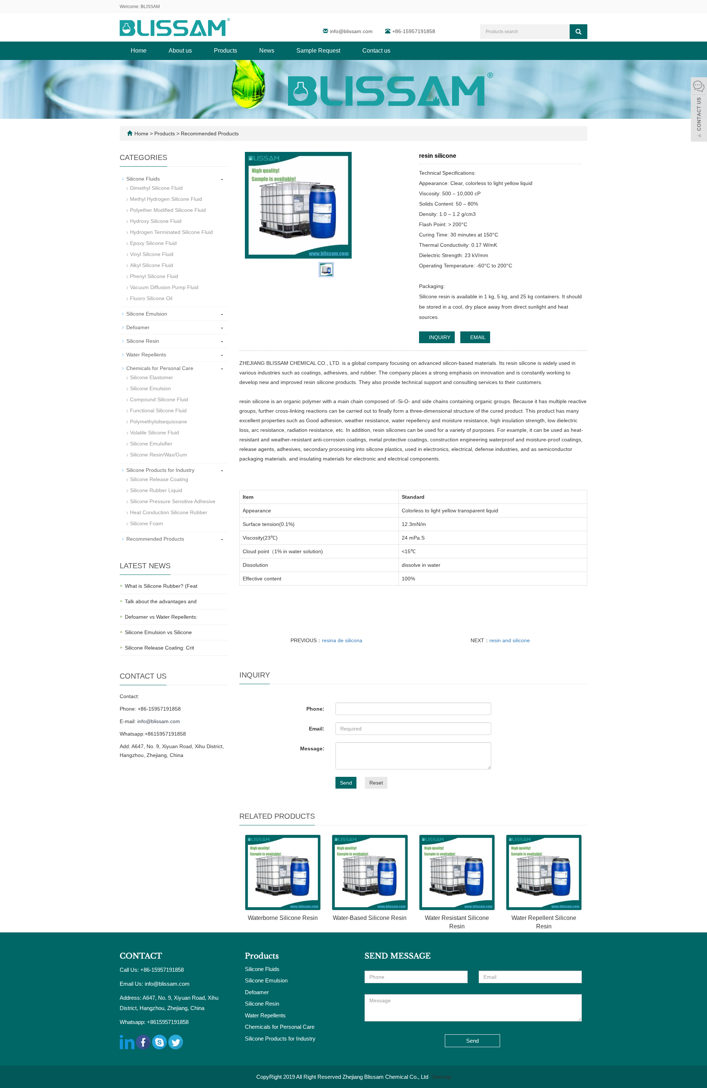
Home (139, 50)
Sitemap (441, 1077)
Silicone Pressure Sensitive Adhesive (172, 501)
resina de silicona (342, 640)
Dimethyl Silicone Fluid (156, 188)
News (266, 50)
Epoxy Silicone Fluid (153, 243)
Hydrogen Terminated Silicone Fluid (171, 232)
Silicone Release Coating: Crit (159, 648)
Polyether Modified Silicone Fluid (168, 210)
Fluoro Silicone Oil (151, 298)
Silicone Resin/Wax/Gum (158, 455)
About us (180, 50)
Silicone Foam (146, 523)
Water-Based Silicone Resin (370, 918)
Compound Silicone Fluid (159, 399)
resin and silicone (509, 640)
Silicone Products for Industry (160, 470)
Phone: (315, 709)
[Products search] (578, 31)
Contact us (376, 50)
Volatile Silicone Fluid (154, 432)
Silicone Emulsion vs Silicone (158, 632)
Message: (312, 748)
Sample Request (318, 50)
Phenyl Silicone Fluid (154, 276)
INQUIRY (439, 337)
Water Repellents (146, 355)
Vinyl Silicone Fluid (151, 254)
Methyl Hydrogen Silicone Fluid (166, 199)
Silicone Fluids (143, 179)
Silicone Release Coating (159, 479)
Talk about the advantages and (161, 601)
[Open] (699, 110)
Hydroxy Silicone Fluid (156, 221)
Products (225, 50)
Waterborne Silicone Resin (283, 918)
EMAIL (477, 337)
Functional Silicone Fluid (158, 410)
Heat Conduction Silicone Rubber (168, 512)
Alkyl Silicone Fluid (151, 265)
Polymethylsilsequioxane (158, 421)
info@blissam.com (352, 31)
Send (346, 783)
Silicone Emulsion (146, 314)
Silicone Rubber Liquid (156, 490)
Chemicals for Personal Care (159, 368)
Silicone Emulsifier (151, 444)
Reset (376, 783)
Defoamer (138, 327)
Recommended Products (209, 133)
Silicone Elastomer (151, 377)
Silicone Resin (142, 341)
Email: (316, 729)
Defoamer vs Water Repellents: (161, 617)
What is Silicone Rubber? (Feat (161, 586)
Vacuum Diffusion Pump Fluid (164, 287)
